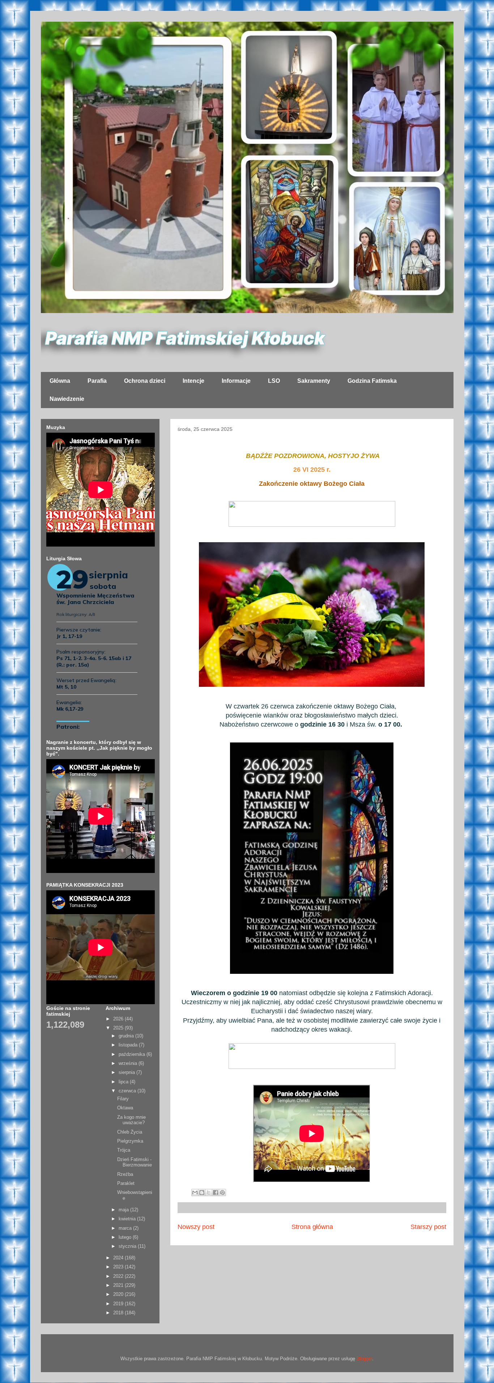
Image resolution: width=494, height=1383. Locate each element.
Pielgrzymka (130, 1141)
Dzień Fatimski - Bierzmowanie (134, 1162)
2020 (119, 1294)
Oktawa (125, 1107)
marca (126, 1228)
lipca (124, 1081)
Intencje (193, 381)
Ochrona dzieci (144, 381)
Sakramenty (313, 381)
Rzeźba (125, 1174)
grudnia (127, 1036)
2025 (119, 1028)
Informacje (236, 381)
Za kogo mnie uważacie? (131, 1120)
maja (124, 1209)
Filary (123, 1098)
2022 (119, 1276)
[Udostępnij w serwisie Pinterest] (222, 1192)
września (129, 1063)
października (132, 1054)
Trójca (123, 1150)
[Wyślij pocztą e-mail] (195, 1192)
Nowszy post (196, 1226)
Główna (60, 381)
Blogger (364, 1358)
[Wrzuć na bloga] (201, 1192)
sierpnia (127, 1072)
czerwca (128, 1090)
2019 (119, 1303)
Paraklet (126, 1183)
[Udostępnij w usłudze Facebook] (215, 1192)
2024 (119, 1257)
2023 (119, 1266)
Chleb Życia (129, 1132)
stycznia (128, 1246)
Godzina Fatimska (372, 381)
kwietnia (128, 1218)
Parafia (97, 381)
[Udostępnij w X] (208, 1192)
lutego (126, 1237)
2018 (119, 1312)
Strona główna (312, 1226)
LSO (274, 381)
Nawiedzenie (67, 399)
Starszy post (428, 1226)
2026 (119, 1019)
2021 (119, 1285)
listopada (129, 1045)
